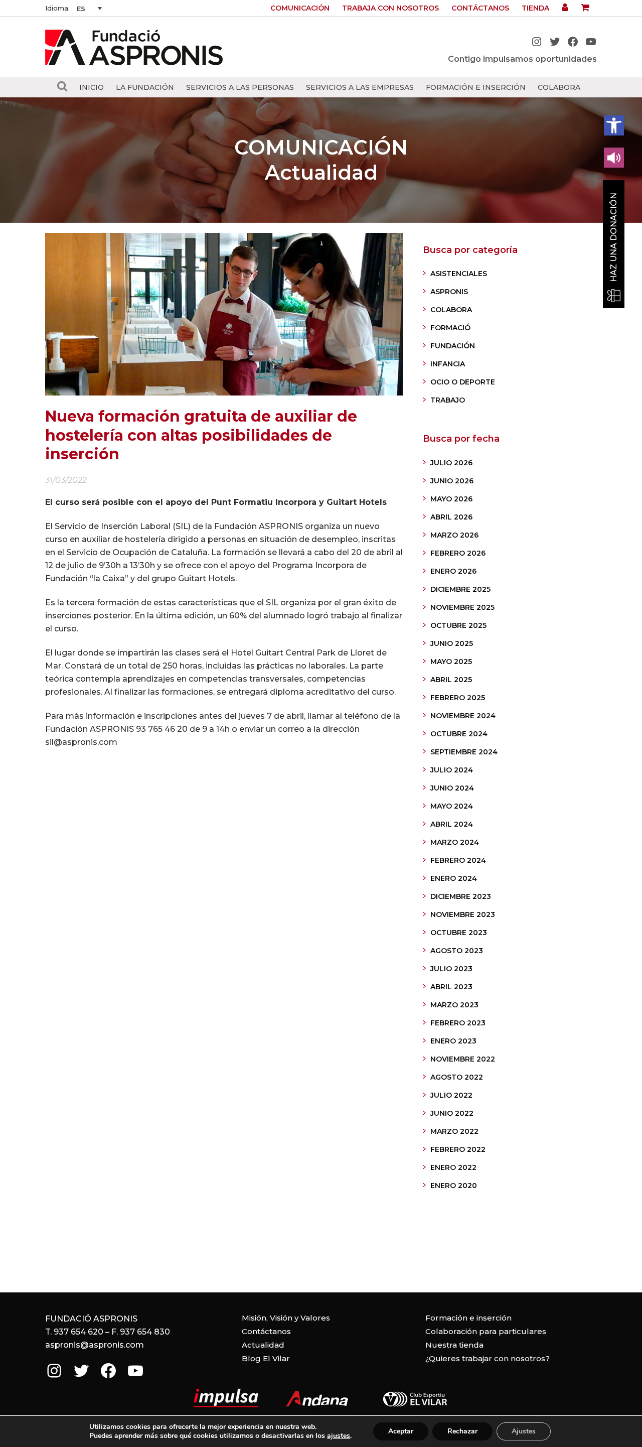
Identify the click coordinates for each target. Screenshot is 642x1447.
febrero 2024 (458, 860)
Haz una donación (613, 237)
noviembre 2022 (462, 1059)
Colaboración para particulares (485, 1331)
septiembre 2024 (464, 751)
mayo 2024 (451, 806)
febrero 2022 (458, 1149)
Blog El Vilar (266, 1358)
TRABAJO (447, 400)
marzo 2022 (454, 1131)
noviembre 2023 (462, 914)
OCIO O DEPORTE (462, 381)
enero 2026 (453, 571)
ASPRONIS (449, 291)
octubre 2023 (458, 932)
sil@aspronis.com (81, 742)
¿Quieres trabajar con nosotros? (487, 1358)
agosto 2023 (456, 950)
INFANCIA (447, 363)
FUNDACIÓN (452, 345)
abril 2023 (451, 986)
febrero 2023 (458, 1022)
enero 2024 (453, 878)
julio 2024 (451, 769)
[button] (614, 125)
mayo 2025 (451, 661)
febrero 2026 (458, 553)
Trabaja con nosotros (390, 8)
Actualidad (263, 1345)
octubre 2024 (459, 733)
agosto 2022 (456, 1077)
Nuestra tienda (454, 1345)
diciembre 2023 (460, 896)
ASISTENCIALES (458, 273)
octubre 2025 (458, 625)
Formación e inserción (468, 1318)
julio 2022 (451, 1095)
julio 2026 (451, 462)
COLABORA (451, 309)
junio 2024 (452, 788)
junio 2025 (451, 643)
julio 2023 (451, 968)
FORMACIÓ (450, 327)
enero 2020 (453, 1185)
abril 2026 (451, 516)
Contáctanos (480, 8)
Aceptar (400, 1431)
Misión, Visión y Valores (286, 1318)
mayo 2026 (451, 498)
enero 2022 (453, 1167)
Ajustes (524, 1431)
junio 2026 (451, 480)
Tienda (535, 8)
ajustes (338, 1435)
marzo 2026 (454, 535)
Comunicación (300, 8)
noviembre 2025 (462, 607)
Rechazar (462, 1431)
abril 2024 (451, 824)
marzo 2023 (454, 1004)
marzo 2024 (454, 842)
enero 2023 (453, 1040)
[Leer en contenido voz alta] (614, 158)
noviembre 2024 (463, 715)
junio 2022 (451, 1113)
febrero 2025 (457, 697)
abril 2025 (451, 679)
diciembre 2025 (460, 589)
